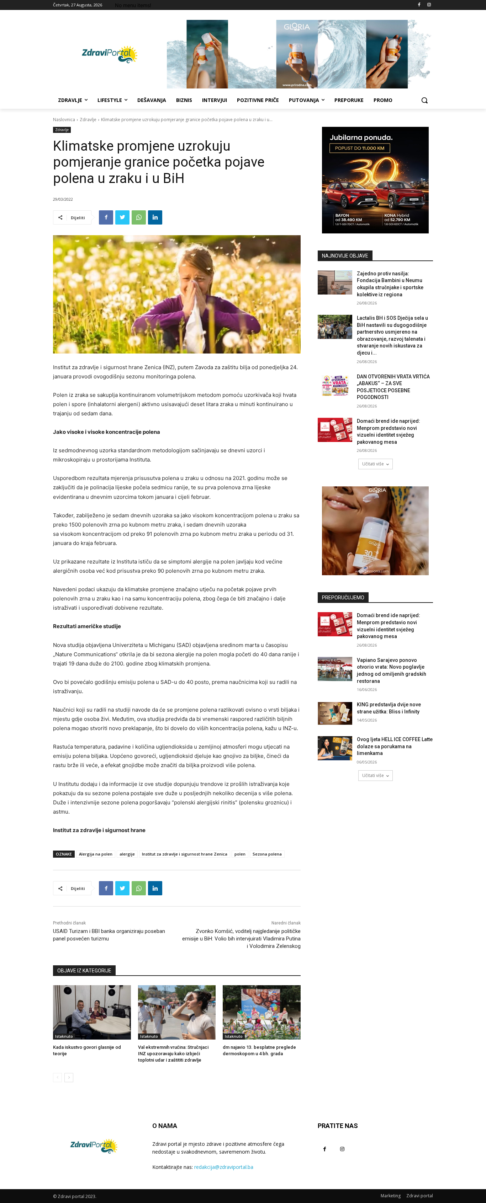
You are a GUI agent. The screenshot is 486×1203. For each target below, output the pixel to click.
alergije (127, 854)
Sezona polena (267, 854)
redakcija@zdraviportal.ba (223, 1167)
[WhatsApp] (139, 217)
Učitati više (373, 464)
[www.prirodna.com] (375, 530)
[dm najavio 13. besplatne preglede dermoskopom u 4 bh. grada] (262, 1012)
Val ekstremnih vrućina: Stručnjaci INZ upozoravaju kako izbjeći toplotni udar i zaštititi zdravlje (173, 1054)
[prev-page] (57, 1077)
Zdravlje (88, 120)
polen (239, 854)
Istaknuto (64, 1036)
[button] (424, 100)
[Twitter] (122, 217)
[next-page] (68, 1077)
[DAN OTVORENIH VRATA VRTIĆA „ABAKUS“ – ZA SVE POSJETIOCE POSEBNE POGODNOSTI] (335, 385)
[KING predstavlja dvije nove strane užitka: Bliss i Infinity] (335, 713)
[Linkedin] (155, 217)
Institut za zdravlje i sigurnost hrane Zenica (184, 854)
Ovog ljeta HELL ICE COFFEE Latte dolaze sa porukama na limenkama (395, 746)
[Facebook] (419, 5)
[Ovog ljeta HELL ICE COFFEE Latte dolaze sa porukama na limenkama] (335, 748)
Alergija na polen (95, 854)
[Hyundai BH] (375, 180)
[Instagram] (429, 5)
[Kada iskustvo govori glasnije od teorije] (92, 1012)
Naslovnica (64, 120)
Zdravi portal (419, 1196)
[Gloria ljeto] (300, 54)
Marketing (391, 1196)
